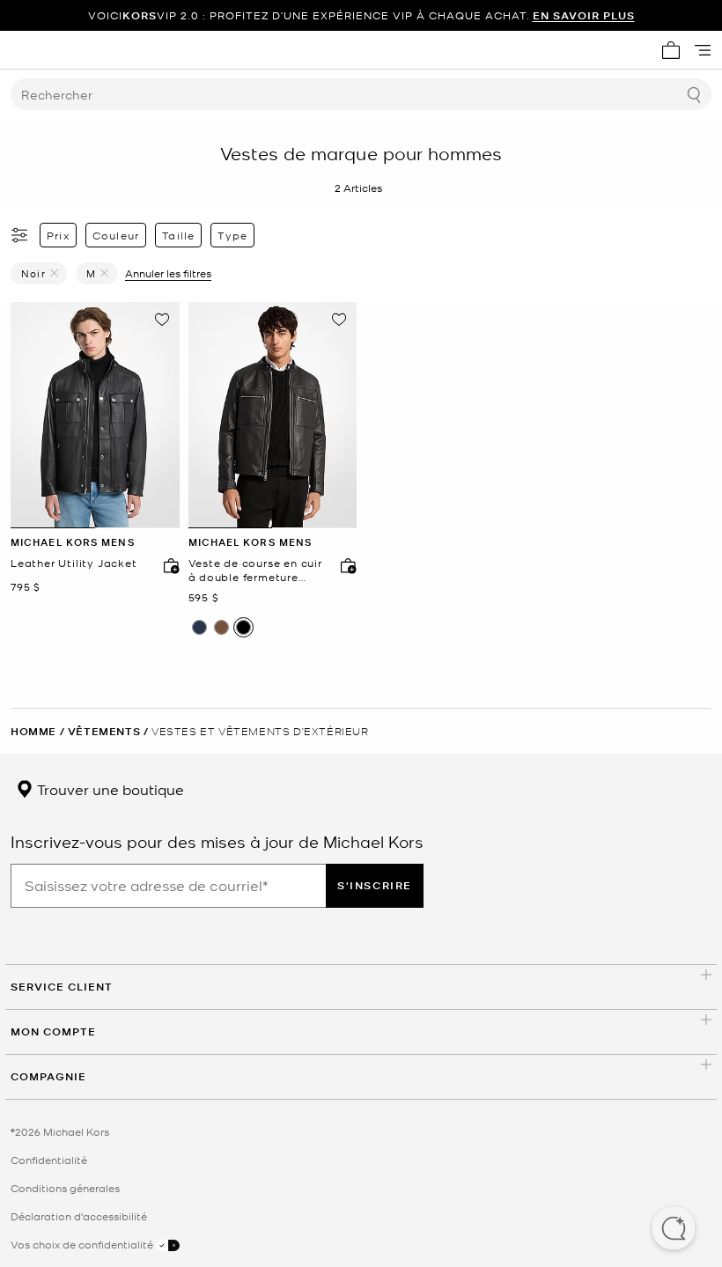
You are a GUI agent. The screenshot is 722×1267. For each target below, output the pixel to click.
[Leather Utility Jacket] (95, 415)
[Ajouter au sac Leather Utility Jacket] (167, 565)
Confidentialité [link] (49, 1160)
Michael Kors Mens (73, 541)
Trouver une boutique (108, 789)
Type (232, 235)
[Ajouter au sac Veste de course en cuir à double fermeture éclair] (344, 565)
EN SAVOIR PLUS (584, 15)
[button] (673, 1230)
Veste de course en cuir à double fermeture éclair (255, 570)
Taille (178, 235)
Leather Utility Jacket (74, 563)
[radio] (199, 627)
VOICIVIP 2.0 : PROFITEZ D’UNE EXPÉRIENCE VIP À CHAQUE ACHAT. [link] (361, 15)
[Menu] (702, 50)
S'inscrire (374, 885)
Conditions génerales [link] (65, 1188)
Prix (58, 235)
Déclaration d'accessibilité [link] (79, 1216)
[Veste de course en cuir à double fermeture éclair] (272, 415)
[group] (361, 15)
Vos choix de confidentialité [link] (83, 1244)
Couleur (115, 235)
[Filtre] (20, 235)
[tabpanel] (95, 415)
